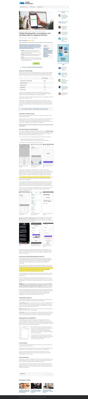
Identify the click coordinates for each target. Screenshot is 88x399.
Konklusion (45, 56)
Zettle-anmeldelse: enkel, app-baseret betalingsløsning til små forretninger (65, 16)
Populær (63, 12)
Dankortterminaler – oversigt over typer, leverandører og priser (65, 33)
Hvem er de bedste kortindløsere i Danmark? (65, 93)
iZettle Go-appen (49, 131)
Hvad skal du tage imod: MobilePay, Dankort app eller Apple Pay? (24, 391)
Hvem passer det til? (47, 51)
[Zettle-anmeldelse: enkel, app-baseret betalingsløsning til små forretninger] (59, 14)
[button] (36, 67)
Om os (28, 397)
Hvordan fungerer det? (48, 50)
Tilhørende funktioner (47, 52)
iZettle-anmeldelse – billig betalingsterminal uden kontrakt (36, 108)
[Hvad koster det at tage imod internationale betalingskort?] (59, 26)
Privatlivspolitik (32, 397)
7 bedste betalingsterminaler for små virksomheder (64, 68)
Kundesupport (46, 55)
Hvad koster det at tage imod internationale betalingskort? (64, 27)
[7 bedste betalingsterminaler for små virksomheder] (59, 67)
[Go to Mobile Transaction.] (19, 31)
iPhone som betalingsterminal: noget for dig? (65, 22)
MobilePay (21, 283)
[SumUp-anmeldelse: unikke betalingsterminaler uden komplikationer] (59, 37)
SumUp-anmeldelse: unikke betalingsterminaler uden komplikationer (65, 39)
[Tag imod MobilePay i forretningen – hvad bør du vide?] (48, 383)
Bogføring (45, 54)
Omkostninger (46, 48)
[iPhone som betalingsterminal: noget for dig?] (59, 21)
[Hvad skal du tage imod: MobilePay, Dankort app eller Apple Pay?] (24, 383)
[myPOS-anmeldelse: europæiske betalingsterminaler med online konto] (59, 86)
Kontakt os (35, 397)
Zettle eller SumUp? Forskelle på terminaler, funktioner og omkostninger (65, 81)
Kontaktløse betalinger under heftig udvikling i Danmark (36, 391)
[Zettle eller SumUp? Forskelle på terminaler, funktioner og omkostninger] (59, 79)
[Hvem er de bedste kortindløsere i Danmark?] (59, 92)
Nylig (63, 64)
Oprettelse (45, 49)
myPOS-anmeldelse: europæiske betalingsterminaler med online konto (65, 88)
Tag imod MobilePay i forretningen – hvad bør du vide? (48, 391)
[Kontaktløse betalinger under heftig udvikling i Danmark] (36, 383)
